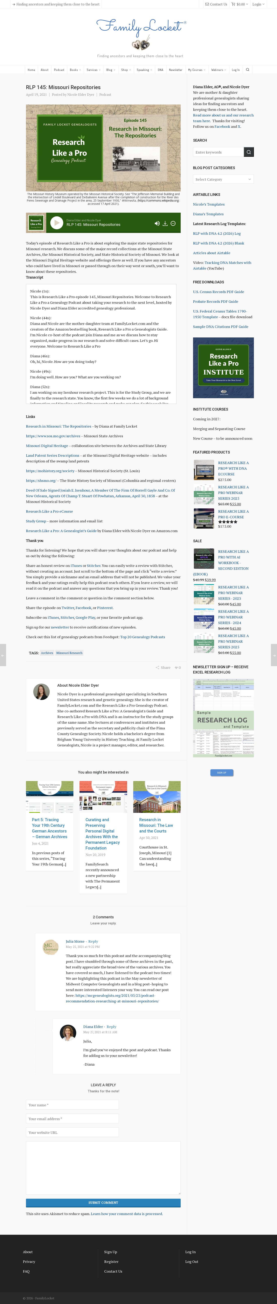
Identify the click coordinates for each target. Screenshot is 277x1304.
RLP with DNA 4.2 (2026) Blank (218, 243)
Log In (190, 1251)
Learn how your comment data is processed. (127, 1213)
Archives (47, 653)
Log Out (191, 1261)
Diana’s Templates (208, 213)
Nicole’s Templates (209, 204)
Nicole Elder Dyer (80, 94)
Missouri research (69, 653)
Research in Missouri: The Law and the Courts (156, 825)
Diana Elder (93, 1026)
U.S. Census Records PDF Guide (218, 291)
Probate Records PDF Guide (215, 301)
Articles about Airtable (211, 252)
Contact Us (218, 4)
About (28, 1251)
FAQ (26, 1271)
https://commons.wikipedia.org (158, 200)
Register (111, 1261)
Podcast (105, 94)
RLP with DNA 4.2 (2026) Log (217, 233)
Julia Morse (75, 941)
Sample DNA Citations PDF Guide (220, 326)
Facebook (222, 126)
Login (256, 4)
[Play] (58, 223)
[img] (173, 223)
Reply (93, 941)
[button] (249, 152)
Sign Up (110, 1251)
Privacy (29, 1261)
